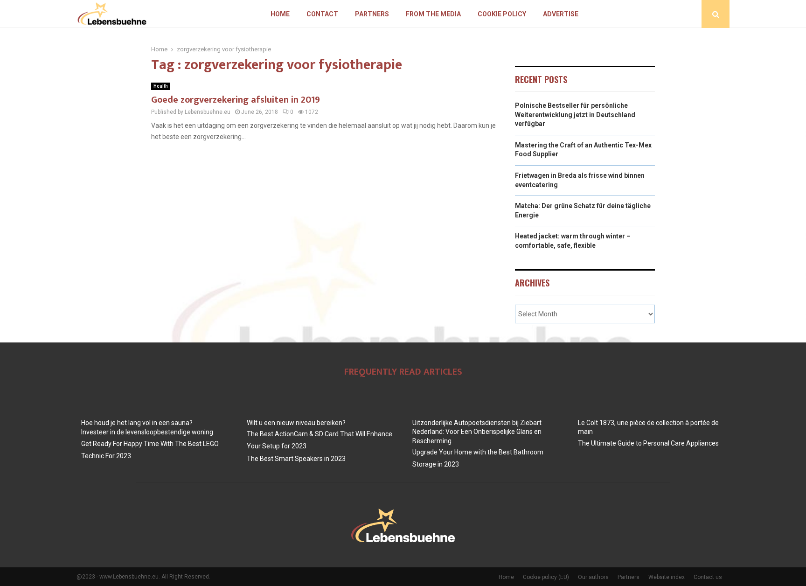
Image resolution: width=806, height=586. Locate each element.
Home (280, 14)
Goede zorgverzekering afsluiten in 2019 (235, 100)
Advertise (560, 14)
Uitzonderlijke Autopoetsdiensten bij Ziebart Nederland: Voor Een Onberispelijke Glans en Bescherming (477, 432)
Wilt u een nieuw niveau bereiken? (296, 422)
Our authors (593, 577)
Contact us (708, 577)
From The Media (433, 14)
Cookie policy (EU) (546, 577)
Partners (372, 14)
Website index (666, 577)
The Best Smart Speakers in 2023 (296, 458)
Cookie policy (502, 14)
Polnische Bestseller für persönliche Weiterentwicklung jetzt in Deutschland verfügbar (575, 114)
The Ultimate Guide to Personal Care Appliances (648, 443)
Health (160, 86)
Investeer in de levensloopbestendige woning (147, 432)
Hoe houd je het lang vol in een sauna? (137, 422)
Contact (322, 14)
